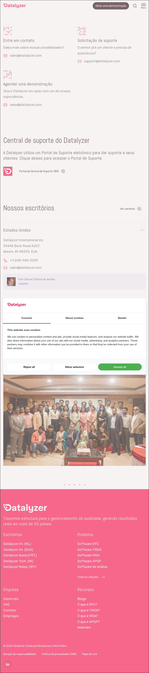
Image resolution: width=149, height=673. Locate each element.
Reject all (29, 366)
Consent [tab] (26, 317)
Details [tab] (122, 317)
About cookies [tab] (74, 317)
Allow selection (74, 366)
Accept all (120, 366)
